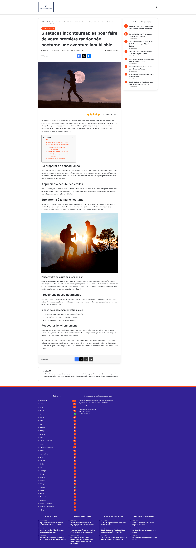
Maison (42, 450)
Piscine (42, 464)
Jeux (41, 457)
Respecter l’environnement (56, 158)
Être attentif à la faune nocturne (58, 144)
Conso (42, 404)
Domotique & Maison (46, 447)
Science (42, 477)
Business (42, 487)
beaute (42, 417)
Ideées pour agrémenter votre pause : (60, 155)
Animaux (42, 480)
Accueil (45, 22)
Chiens (42, 510)
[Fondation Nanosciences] (46, 7)
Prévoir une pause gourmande (58, 151)
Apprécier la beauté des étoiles (58, 142)
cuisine (42, 410)
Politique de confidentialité (87, 409)
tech (41, 414)
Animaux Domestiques (47, 506)
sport (41, 424)
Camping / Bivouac (55, 22)
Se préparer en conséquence (56, 140)
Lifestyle (42, 484)
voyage (42, 427)
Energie (42, 493)
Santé (41, 444)
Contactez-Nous (84, 413)
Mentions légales (84, 411)
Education (43, 500)
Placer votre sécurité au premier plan (58, 148)
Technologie (43, 400)
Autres (42, 490)
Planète (42, 474)
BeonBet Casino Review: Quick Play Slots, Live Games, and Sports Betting (141, 44)
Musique (42, 431)
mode (41, 437)
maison (42, 407)
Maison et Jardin (45, 497)
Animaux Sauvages (46, 503)
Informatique (44, 454)
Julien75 (45, 50)
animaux (42, 434)
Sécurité (42, 461)
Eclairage (43, 471)
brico (41, 420)
